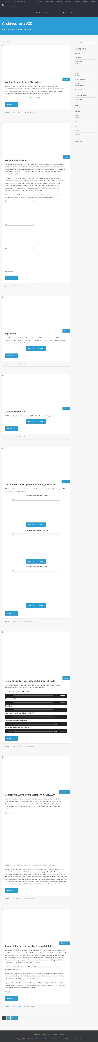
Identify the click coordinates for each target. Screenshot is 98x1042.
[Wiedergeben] (7, 696)
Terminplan (59, 1)
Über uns (48, 13)
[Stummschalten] (59, 696)
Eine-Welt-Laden (80, 85)
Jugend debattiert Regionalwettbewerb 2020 (36, 919)
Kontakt (84, 1)
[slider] (63, 695)
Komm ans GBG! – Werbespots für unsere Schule (36, 646)
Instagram (92, 1)
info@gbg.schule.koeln (20, 1)
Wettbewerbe (64, 792)
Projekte (65, 482)
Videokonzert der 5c (35, 385)
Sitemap (62, 1034)
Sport (76, 126)
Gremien (77, 69)
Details (41, 60)
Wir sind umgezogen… (36, 133)
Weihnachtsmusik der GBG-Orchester (35, 55)
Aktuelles (38, 13)
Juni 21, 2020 (17, 437)
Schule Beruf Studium (81, 95)
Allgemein (78, 57)
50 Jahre (77, 53)
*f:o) (76, 63)
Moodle (40, 1)
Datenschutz (46, 1034)
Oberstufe (78, 111)
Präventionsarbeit (80, 79)
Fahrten (77, 75)
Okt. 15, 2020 (16, 286)
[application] (36, 696)
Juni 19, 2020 (17, 621)
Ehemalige (77, 1)
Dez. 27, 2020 (16, 112)
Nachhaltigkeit (79, 90)
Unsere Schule (79, 141)
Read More (11, 104)
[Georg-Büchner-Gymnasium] (47, 6)
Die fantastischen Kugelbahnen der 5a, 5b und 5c (36, 458)
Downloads (74, 13)
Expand (30, 60)
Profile (77, 115)
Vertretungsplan (49, 1)
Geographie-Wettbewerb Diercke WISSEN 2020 (36, 768)
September (35, 307)
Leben (65, 13)
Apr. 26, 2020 (16, 898)
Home (3, 41)
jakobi (7, 112)
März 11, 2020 (17, 1006)
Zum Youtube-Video (36, 98)
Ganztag (77, 107)
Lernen (57, 13)
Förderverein (68, 1)
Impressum (37, 1034)
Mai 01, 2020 (16, 746)
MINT (77, 117)
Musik (66, 79)
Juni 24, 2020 (17, 364)
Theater (77, 134)
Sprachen (77, 130)
